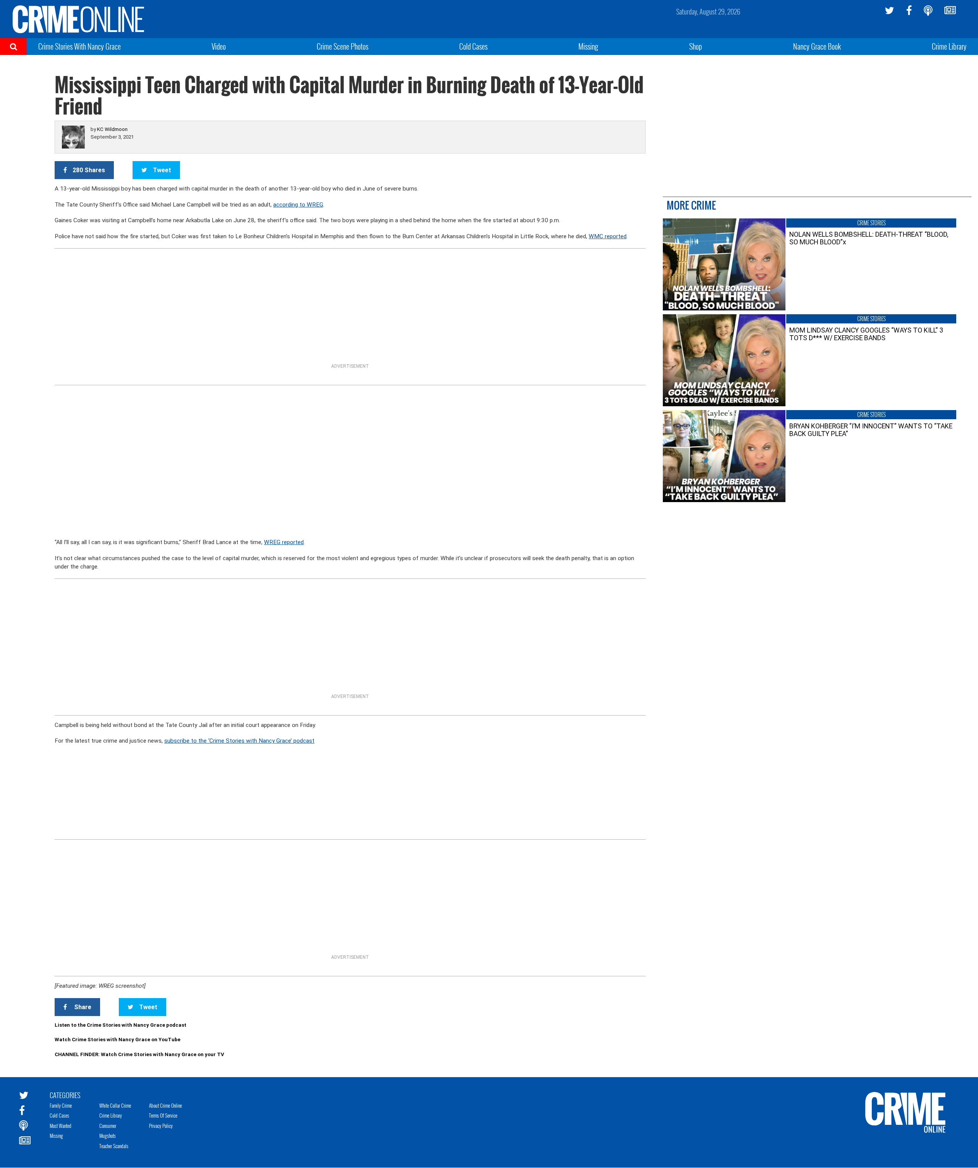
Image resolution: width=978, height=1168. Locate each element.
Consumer (107, 1125)
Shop (695, 46)
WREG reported (284, 542)
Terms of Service (163, 1115)
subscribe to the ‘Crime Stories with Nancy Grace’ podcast (239, 740)
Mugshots (107, 1135)
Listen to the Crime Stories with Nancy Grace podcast (120, 1025)
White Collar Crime (115, 1105)
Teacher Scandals (113, 1146)
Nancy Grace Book (817, 46)
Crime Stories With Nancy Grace (79, 46)
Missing (588, 46)
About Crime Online (165, 1105)
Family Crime (61, 1105)
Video (219, 46)
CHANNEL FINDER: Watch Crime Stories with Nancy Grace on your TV (139, 1054)
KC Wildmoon (112, 129)
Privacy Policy (161, 1125)
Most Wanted (60, 1125)
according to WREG (298, 204)
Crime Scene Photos (342, 46)
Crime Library (949, 46)
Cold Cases (473, 46)
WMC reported (608, 236)
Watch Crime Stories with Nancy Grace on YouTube (117, 1039)
